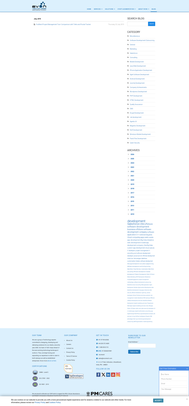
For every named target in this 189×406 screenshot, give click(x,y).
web (146, 237)
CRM (141, 224)
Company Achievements (138, 87)
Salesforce (133, 53)
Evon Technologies (135, 258)
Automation (145, 269)
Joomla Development (137, 83)
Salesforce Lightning (141, 292)
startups (148, 298)
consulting (138, 284)
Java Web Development (138, 66)
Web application (145, 284)
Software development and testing (136, 266)
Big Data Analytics (147, 240)
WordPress (137, 313)
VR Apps (133, 308)
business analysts (145, 295)
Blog (154, 9)
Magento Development (137, 126)
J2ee (145, 245)
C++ (137, 235)
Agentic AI (133, 121)
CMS (131, 109)
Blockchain (147, 277)
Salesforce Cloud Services (134, 269)
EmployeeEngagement (132, 279)
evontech (102, 354)
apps (142, 237)
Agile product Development (144, 287)
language (141, 290)
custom (130, 248)
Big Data (150, 245)
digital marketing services (140, 303)
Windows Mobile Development (140, 134)
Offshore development (139, 271)
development (136, 221)
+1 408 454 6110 (103, 347)
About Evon (142, 9)
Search (152, 24)
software (150, 232)
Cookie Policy (70, 360)
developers (151, 308)
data (152, 287)
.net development (135, 117)
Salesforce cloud (131, 284)
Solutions (109, 9)
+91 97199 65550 (103, 340)
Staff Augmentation (126, 9)
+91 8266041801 (105, 351)
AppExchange (130, 313)
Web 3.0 (149, 274)
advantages (130, 319)
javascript (137, 256)
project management (142, 250)
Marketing (133, 49)
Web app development (133, 264)
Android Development (137, 79)
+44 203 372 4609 (103, 343)
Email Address (133, 342)
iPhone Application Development (141, 70)
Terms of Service (71, 356)
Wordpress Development (138, 91)
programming (150, 264)
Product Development (141, 274)
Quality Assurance (136, 104)
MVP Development (140, 277)
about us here (51, 361)
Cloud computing (133, 237)
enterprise (146, 290)
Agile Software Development (139, 74)
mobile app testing (147, 321)
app (152, 311)
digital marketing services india (140, 305)
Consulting (133, 57)
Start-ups (135, 319)
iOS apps (151, 305)
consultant (143, 264)
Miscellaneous (135, 36)
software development (146, 261)
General (132, 45)
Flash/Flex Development (138, 138)
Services (97, 9)
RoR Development (136, 130)
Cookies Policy (55, 402)
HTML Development (136, 100)
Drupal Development (137, 113)
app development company (146, 313)
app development (139, 248)
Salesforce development (133, 290)
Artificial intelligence (140, 316)
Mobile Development (137, 62)
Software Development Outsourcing (142, 40)
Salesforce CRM (141, 298)
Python (129, 308)
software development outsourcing (142, 282)
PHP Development (136, 96)
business (131, 229)
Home (89, 9)
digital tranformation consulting (143, 311)
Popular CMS (149, 316)
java (150, 235)
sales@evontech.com (105, 358)
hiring (133, 316)
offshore (134, 292)
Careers (68, 344)
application (131, 235)
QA (141, 256)
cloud (147, 248)
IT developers (131, 250)
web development (134, 243)
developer (130, 256)
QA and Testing (136, 295)
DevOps (136, 287)
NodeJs (138, 261)
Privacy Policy (70, 352)
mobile (135, 298)
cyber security (144, 308)
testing (148, 266)
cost (140, 308)
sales (137, 308)
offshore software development (140, 225)
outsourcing (144, 235)
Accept (158, 400)
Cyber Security (135, 143)
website (152, 248)
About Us (69, 340)
